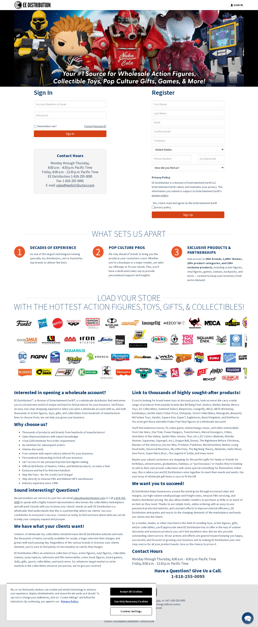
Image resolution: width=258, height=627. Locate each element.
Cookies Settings (131, 611)
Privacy (108, 621)
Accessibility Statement (126, 621)
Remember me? (47, 126)
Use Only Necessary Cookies (131, 601)
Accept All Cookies (131, 591)
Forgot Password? (95, 126)
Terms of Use (147, 621)
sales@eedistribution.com (75, 185)
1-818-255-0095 (188, 576)
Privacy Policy (161, 177)
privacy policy (160, 195)
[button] (248, 618)
